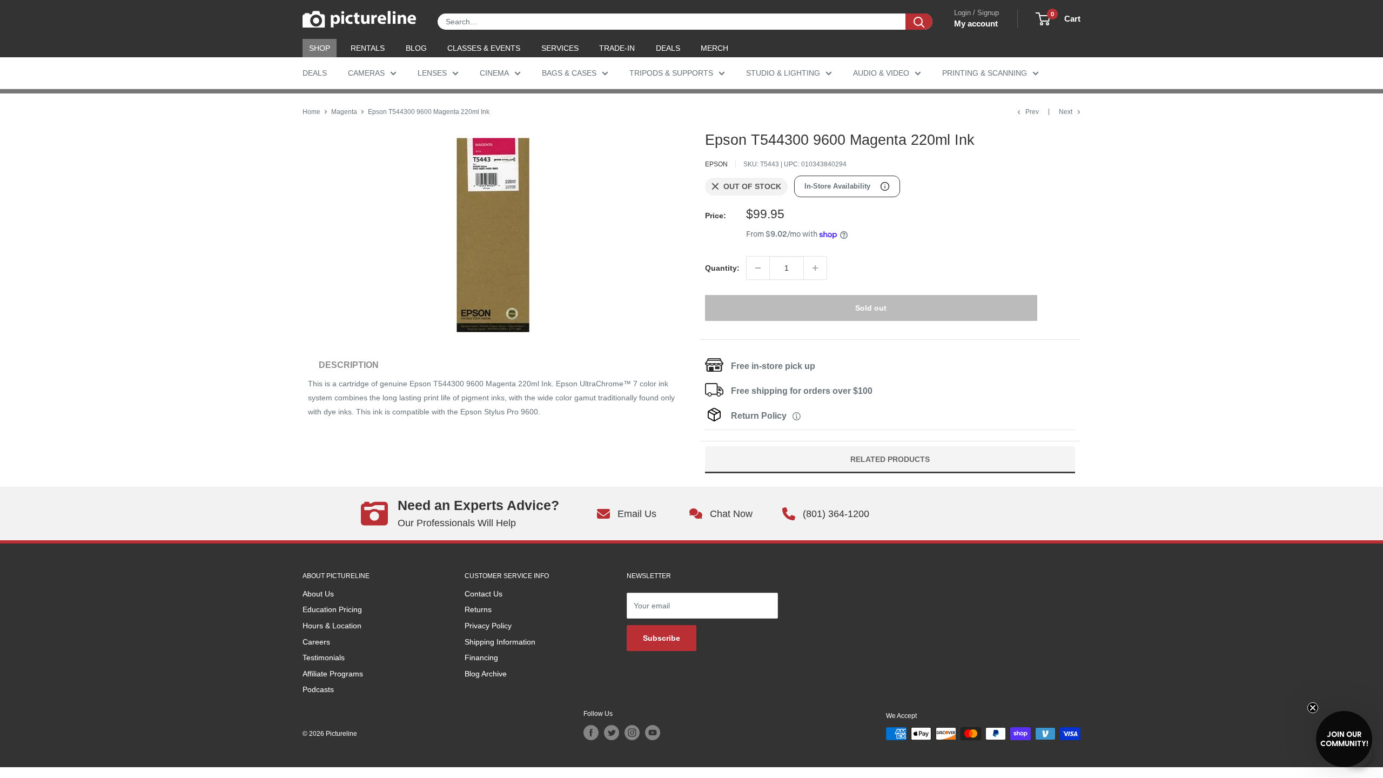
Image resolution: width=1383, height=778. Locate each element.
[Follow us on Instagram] (632, 732)
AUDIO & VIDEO (881, 73)
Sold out (871, 308)
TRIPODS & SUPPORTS (671, 73)
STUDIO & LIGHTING (783, 73)
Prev (1032, 112)
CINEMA (494, 73)
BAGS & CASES (569, 73)
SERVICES (560, 48)
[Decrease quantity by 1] (758, 268)
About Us (318, 593)
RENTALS (368, 48)
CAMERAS (366, 73)
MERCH (714, 48)
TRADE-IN (617, 48)
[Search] (918, 22)
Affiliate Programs (333, 673)
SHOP (319, 48)
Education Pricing (332, 609)
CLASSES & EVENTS (483, 48)
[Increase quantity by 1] (815, 268)
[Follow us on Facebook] (591, 732)
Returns (478, 609)
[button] (1344, 739)
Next (1065, 112)
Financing (481, 657)
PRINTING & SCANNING (984, 73)
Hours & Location (332, 625)
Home (311, 112)
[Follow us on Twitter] (611, 732)
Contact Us (483, 593)
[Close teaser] (1312, 707)
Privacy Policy (488, 625)
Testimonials (324, 657)
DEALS (668, 48)
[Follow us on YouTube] (652, 732)
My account (976, 23)
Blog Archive (486, 673)
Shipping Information (500, 642)
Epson (716, 164)
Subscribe (661, 638)
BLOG (416, 48)
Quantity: (722, 268)
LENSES (432, 73)
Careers (316, 642)
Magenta (344, 112)
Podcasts (318, 689)
